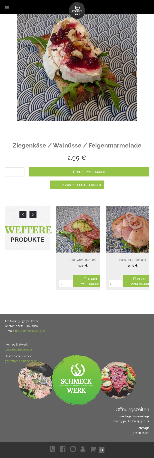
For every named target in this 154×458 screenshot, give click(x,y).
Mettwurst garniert (83, 260)
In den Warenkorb (91, 171)
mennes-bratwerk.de (18, 349)
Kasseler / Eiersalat (132, 260)
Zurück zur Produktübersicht (77, 185)
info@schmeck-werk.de (30, 330)
